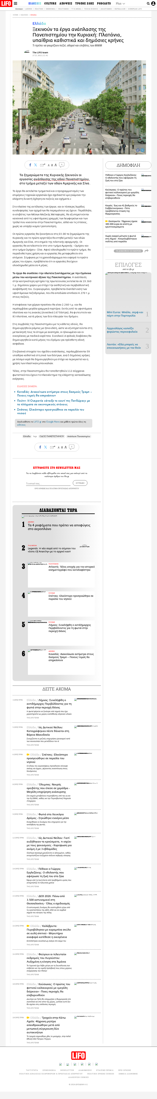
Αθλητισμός (106, 9)
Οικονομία (51, 9)
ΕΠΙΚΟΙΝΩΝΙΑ (49, 1070)
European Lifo (135, 9)
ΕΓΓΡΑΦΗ (80, 483)
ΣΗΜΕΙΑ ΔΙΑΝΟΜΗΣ (128, 1074)
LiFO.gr (37, 421)
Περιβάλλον (120, 9)
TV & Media (76, 9)
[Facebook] (138, 150)
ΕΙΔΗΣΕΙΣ (24, 15)
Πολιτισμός (63, 9)
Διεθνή (28, 9)
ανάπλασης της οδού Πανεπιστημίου (61, 179)
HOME (15, 15)
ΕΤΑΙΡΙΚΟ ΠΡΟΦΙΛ (105, 1070)
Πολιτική (39, 9)
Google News (53, 421)
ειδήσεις (21, 424)
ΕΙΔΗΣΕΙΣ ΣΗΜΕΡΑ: (27, 386)
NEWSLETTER (67, 1070)
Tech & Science (91, 9)
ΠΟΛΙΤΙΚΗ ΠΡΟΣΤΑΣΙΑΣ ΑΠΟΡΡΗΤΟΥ (64, 488)
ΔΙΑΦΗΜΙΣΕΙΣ (85, 1070)
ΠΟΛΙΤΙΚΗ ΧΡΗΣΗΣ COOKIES (100, 1074)
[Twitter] (142, 150)
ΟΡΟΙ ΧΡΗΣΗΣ (40, 488)
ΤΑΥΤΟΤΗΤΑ (32, 1070)
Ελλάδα (19, 9)
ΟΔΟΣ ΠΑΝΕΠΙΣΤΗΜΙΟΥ (52, 436)
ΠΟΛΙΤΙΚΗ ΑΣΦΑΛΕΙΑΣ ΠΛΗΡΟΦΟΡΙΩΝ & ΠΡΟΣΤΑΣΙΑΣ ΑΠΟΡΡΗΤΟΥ (50, 1074)
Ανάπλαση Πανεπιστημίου (78, 436)
